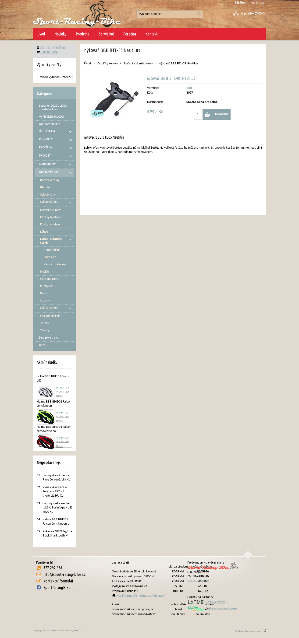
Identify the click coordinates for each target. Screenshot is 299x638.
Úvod (41, 34)
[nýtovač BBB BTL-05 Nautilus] (116, 99)
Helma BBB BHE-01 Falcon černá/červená (54, 429)
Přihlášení (240, 3)
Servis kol (106, 34)
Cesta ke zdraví (215, 602)
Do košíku (221, 114)
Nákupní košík (49, 52)
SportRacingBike (57, 587)
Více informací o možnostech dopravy (140, 596)
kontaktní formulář (58, 580)
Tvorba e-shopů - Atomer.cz (249, 631)
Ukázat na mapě (198, 580)
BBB (189, 88)
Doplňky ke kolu (108, 63)
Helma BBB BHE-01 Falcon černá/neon (54, 404)
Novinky (60, 34)
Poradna (129, 34)
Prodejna (82, 34)
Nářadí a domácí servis (138, 63)
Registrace (257, 3)
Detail (59, 396)
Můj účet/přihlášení (52, 48)
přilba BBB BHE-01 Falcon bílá (53, 378)
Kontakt (151, 34)
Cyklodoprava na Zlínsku (221, 608)
